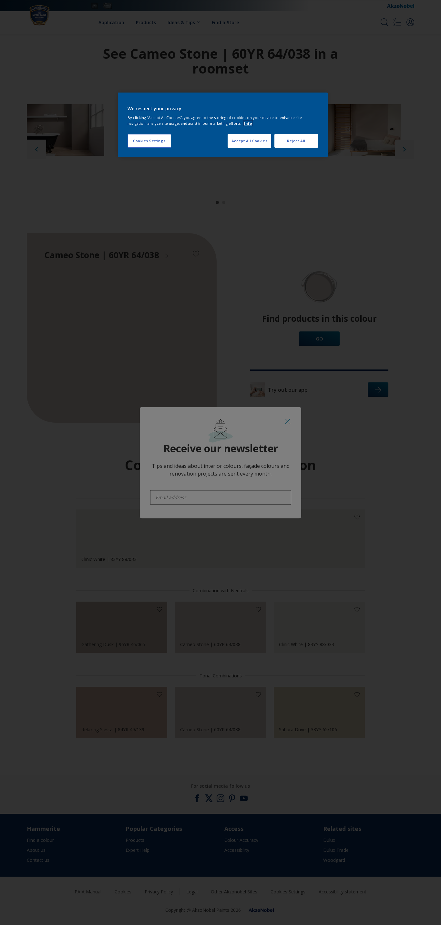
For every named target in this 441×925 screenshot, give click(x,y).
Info (248, 123)
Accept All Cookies (249, 140)
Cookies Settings (149, 140)
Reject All (296, 140)
